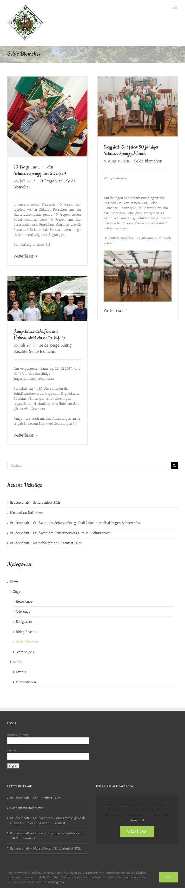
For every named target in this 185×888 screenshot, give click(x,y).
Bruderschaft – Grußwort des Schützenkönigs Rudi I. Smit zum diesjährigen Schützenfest (75, 523)
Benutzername (18, 735)
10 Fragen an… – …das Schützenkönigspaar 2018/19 (39, 170)
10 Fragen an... (51, 181)
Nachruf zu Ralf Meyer (27, 513)
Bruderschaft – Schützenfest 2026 (35, 503)
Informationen (26, 682)
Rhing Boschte (26, 632)
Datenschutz (136, 820)
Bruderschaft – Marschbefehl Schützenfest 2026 (46, 543)
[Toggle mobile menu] (175, 7)
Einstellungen (52, 882)
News (14, 582)
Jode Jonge (23, 612)
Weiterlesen (24, 256)
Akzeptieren (137, 831)
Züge (16, 592)
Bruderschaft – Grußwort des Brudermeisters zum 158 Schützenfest (60, 533)
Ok (168, 877)
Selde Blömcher (148, 161)
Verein (17, 662)
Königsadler (24, 622)
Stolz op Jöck (25, 652)
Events (21, 672)
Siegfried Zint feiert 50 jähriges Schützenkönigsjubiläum (131, 150)
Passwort (14, 750)
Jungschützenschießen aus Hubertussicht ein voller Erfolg (39, 334)
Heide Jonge (49, 345)
